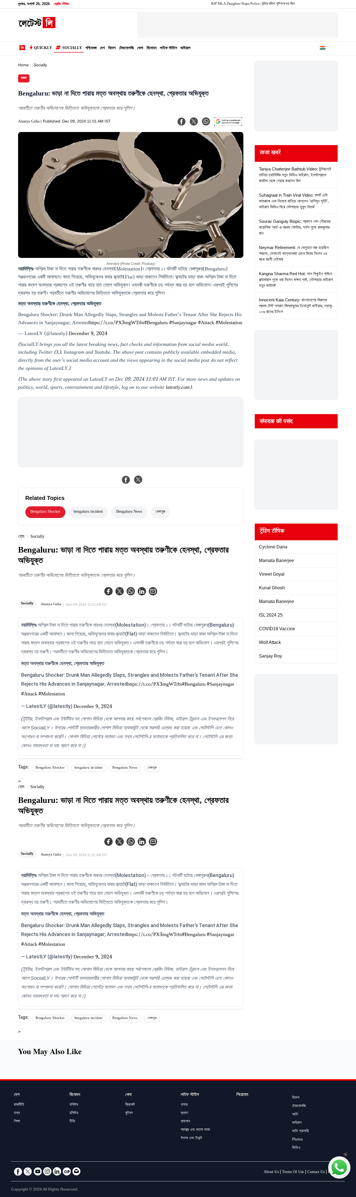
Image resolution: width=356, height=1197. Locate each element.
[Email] (76, 1171)
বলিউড (74, 1105)
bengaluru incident (88, 512)
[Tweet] (138, 479)
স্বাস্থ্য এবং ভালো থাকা (195, 1130)
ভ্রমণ (184, 1113)
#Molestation (229, 323)
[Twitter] (119, 591)
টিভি (72, 1122)
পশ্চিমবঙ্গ (91, 48)
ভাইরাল (186, 48)
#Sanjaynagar (183, 323)
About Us (271, 1172)
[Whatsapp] (131, 591)
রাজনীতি (19, 1105)
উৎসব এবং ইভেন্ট (191, 1138)
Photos (297, 1140)
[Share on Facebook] (126, 479)
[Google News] (67, 1171)
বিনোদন (152, 48)
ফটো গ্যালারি (300, 1131)
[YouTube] (37, 1171)
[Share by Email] (153, 591)
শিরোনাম (242, 1095)
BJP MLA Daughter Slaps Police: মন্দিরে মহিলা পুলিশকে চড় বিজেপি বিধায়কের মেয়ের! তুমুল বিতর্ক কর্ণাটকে (259, 4)
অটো (295, 1115)
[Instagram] (47, 1171)
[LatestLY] (36, 27)
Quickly (43, 48)
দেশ (102, 48)
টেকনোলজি (126, 48)
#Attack (206, 323)
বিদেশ (112, 48)
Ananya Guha (28, 122)
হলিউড (74, 1113)
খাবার (184, 1105)
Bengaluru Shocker (45, 512)
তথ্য (17, 1113)
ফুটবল (129, 1113)
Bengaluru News (129, 512)
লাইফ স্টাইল (168, 48)
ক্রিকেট (130, 1105)
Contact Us (316, 1172)
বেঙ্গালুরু (160, 512)
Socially (72, 48)
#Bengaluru (156, 323)
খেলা (140, 48)
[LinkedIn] (57, 1171)
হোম (21, 537)
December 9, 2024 (88, 334)
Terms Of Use (293, 1172)
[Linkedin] (142, 591)
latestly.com (178, 388)
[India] (322, 49)
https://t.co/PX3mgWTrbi (116, 323)
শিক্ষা (17, 1122)
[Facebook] (108, 591)
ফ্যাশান (185, 1122)
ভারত (24, 78)
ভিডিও (296, 1148)
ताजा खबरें (270, 153)
